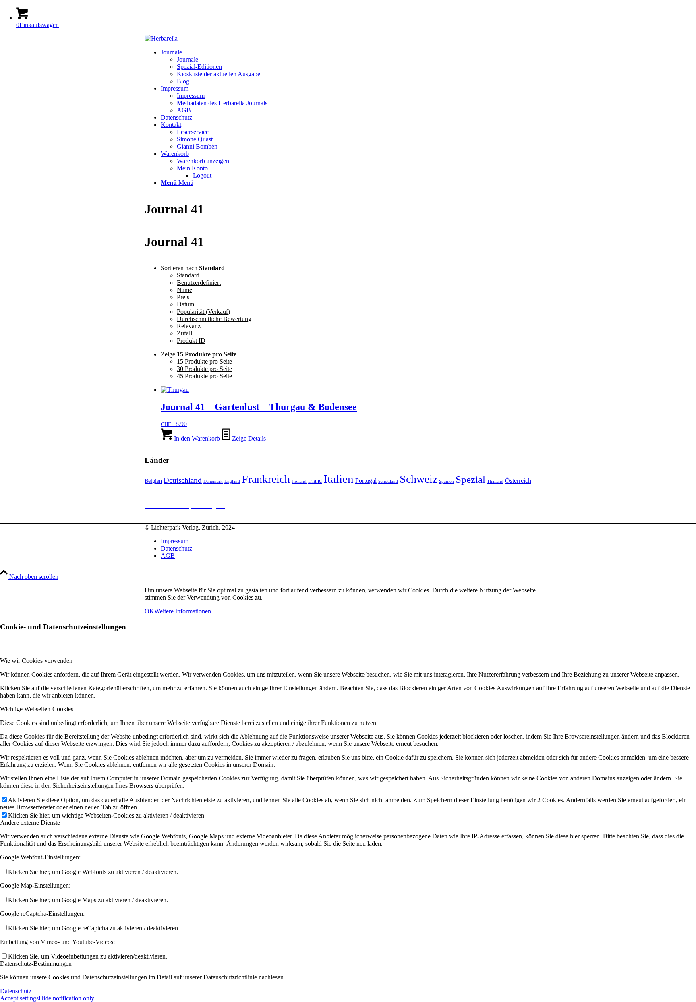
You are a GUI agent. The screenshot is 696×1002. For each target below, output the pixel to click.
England (232, 481)
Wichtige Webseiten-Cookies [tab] (36, 709)
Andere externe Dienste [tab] (30, 822)
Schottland (388, 481)
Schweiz (418, 479)
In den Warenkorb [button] (196, 438)
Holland (299, 481)
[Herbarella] (161, 38)
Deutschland (183, 480)
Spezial (470, 479)
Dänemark (213, 481)
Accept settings (19, 998)
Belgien (153, 481)
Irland (315, 481)
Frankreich (266, 479)
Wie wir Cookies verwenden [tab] (36, 660)
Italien (338, 478)
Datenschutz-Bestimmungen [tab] (36, 963)
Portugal (366, 480)
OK (149, 611)
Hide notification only (66, 998)
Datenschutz (15, 991)
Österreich (518, 480)
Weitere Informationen (182, 611)
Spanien (446, 481)
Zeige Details (248, 438)
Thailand (495, 481)
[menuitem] (356, 67)
